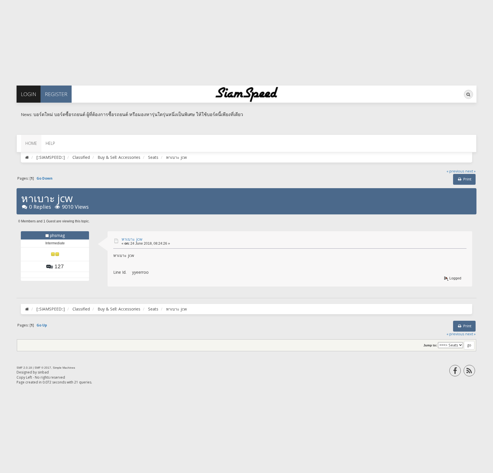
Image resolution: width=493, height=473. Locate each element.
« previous (455, 171)
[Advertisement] (171, 40)
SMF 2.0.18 (24, 367)
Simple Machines (64, 367)
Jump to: (430, 345)
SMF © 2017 (43, 367)
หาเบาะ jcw (132, 239)
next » (470, 171)
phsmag (57, 235)
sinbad (43, 372)
